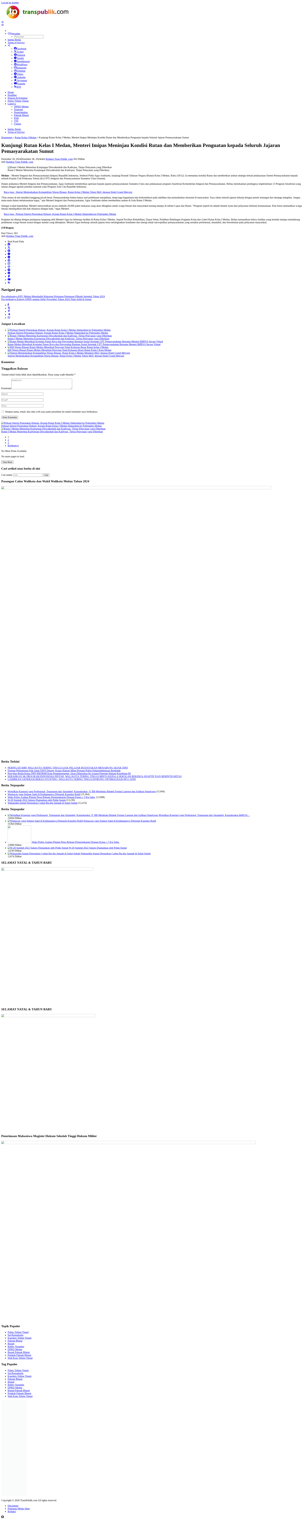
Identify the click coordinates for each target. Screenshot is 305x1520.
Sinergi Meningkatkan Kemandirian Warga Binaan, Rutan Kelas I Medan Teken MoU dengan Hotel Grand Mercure (66, 355)
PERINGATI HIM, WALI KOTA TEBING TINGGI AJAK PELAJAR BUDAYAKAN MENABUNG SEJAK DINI (68, 767)
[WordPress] (9, 260)
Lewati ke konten (10, 2)
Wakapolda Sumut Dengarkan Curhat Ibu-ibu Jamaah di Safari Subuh (43, 803)
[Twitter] (9, 247)
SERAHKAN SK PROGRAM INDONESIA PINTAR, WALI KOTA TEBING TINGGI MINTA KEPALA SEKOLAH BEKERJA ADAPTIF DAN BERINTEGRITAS (95, 776)
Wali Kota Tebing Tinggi (20, 1358)
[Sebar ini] (8, 305)
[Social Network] (9, 45)
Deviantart (22, 80)
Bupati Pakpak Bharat (19, 1352)
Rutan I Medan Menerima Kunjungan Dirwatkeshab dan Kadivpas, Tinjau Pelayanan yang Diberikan (58, 338)
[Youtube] (9, 279)
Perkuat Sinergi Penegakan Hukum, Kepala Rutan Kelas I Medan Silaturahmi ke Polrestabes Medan (58, 333)
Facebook (21, 48)
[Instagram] (9, 263)
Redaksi (12, 1511)
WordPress (22, 64)
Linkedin (21, 77)
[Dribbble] (9, 267)
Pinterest (21, 55)
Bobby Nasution (16, 1346)
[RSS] (9, 283)
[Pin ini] (9, 311)
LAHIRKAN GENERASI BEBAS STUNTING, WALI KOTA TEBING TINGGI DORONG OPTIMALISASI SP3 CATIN (72, 779)
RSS (19, 87)
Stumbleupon (23, 61)
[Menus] (2, 22)
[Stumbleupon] (9, 257)
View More (7, 462)
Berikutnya (13, 445)
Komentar (6, 388)
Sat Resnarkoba (15, 1335)
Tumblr (20, 58)
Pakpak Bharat (15, 1340)
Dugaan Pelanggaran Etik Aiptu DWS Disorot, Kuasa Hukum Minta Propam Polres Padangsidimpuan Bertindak (64, 770)
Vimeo (20, 74)
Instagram (21, 67)
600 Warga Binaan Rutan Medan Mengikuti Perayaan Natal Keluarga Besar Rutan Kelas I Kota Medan (59, 350)
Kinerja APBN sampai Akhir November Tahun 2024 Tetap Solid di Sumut (46, 299)
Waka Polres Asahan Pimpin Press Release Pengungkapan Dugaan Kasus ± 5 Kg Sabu (51, 797)
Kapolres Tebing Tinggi (19, 1338)
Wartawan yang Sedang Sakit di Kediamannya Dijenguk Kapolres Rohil (44, 794)
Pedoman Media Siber (19, 1508)
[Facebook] (9, 244)
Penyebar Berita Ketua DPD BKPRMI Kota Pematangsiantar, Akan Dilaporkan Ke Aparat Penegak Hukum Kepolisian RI (69, 773)
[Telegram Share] (9, 314)
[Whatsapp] (9, 317)
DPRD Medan (15, 1349)
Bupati (11, 1343)
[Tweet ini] (9, 308)
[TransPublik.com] (37, 19)
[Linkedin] (9, 273)
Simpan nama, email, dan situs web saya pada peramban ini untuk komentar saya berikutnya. (51, 411)
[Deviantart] (9, 276)
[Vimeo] (9, 270)
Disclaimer (13, 1505)
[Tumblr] (9, 254)
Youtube (21, 83)
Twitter (20, 51)
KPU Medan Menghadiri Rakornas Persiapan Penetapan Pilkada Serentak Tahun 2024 (53, 296)
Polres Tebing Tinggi (18, 1332)
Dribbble (21, 71)
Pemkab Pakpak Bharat (19, 1355)
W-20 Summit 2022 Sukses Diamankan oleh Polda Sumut (37, 800)
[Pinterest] (9, 251)
